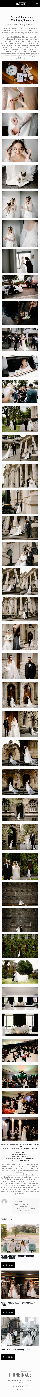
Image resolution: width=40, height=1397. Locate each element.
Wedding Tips (20, 1382)
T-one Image (18, 1201)
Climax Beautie (23, 1154)
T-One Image (28, 1144)
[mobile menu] (37, 3)
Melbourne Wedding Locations (26, 1380)
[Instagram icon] (22, 1389)
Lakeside (25, 1148)
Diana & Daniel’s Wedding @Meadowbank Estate (18, 1303)
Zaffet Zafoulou (29, 1158)
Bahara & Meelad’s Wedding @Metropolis (18, 1349)
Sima (22, 1152)
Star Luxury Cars (23, 1160)
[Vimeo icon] (20, 1389)
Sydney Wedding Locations (12, 1380)
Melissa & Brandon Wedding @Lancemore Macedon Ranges (18, 1256)
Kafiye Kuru (24, 1156)
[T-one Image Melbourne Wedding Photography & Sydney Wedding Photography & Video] (20, 3)
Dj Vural (19, 1158)
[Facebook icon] (18, 1389)
